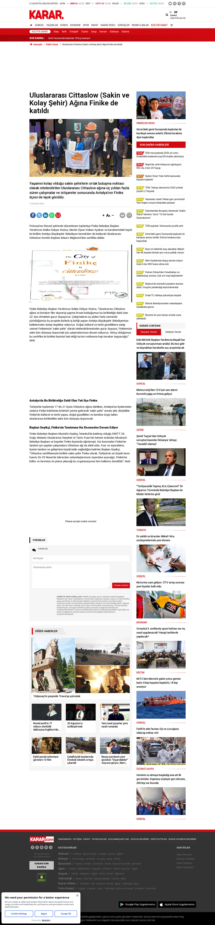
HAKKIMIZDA (65, 839)
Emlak (87, 863)
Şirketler (136, 863)
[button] (103, 215)
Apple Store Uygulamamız (180, 904)
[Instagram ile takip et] (51, 847)
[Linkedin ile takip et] (46, 847)
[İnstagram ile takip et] (175, 3)
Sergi (94, 31)
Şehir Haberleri (185, 867)
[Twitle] (39, 215)
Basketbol (83, 868)
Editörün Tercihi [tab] (173, 332)
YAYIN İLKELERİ (99, 839)
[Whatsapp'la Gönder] (52, 215)
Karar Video (108, 25)
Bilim (123, 878)
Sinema (125, 31)
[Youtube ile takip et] (170, 3)
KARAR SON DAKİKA (42, 865)
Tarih (64, 31)
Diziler (75, 873)
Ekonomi (75, 25)
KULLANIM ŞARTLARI (118, 839)
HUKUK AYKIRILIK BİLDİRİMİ (182, 839)
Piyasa (78, 863)
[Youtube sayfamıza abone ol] (41, 847)
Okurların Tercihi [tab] (149, 332)
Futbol (72, 868)
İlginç (118, 883)
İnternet (88, 878)
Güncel (39, 25)
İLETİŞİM (77, 839)
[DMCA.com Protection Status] (41, 877)
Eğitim (119, 854)
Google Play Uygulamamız (140, 904)
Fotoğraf (73, 31)
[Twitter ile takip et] (184, 3)
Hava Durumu (184, 854)
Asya (109, 859)
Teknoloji (65, 878)
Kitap (56, 31)
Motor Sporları (121, 868)
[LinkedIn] (45, 215)
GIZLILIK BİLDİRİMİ (139, 839)
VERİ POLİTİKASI (158, 839)
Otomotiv (97, 863)
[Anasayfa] (31, 25)
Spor (86, 25)
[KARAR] (46, 14)
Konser (103, 31)
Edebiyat (114, 31)
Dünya (64, 25)
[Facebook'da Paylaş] (33, 215)
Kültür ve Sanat (124, 888)
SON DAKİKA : (37, 38)
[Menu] (171, 25)
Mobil (79, 878)
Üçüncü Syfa (89, 854)
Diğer (135, 868)
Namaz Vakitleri (186, 859)
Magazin (84, 873)
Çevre (111, 854)
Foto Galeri (66, 888)
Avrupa (101, 859)
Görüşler (123, 25)
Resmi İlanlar (140, 25)
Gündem (85, 883)
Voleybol (96, 868)
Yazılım (115, 878)
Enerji (108, 863)
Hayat (94, 25)
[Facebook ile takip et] (179, 3)
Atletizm (107, 868)
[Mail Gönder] (58, 215)
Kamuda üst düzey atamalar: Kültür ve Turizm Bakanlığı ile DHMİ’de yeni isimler (88, 38)
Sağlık (94, 873)
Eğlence (119, 873)
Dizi (93, 883)
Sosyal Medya (102, 878)
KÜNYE (86, 839)
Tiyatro (84, 31)
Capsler (91, 888)
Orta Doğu (78, 859)
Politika (77, 854)
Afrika (116, 859)
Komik (109, 883)
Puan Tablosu (184, 863)
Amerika (90, 859)
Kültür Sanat (159, 25)
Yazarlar (52, 25)
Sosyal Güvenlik (121, 863)
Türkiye (102, 854)
